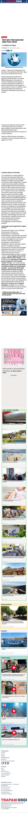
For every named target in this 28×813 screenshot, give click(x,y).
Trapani (4, 37)
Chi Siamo (3, 752)
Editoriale (3, 770)
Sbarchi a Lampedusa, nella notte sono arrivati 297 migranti (14, 649)
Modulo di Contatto (5, 775)
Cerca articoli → (14, 375)
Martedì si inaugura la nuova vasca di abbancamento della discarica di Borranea (14, 595)
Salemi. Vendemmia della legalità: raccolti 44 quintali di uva (14, 444)
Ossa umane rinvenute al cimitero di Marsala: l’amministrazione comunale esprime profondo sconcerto (13, 622)
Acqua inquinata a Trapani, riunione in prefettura (13, 424)
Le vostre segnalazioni (6, 773)
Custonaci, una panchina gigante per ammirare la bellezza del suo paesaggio (13, 576)
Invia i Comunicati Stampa (6, 790)
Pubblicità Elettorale (5, 757)
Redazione (5, 47)
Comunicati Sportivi (5, 792)
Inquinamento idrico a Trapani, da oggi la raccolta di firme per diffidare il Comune (14, 519)
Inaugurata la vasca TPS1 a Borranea (10, 462)
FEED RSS (3, 776)
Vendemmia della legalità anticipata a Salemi (12, 537)
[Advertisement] (14, 19)
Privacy (2, 754)
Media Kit (3, 756)
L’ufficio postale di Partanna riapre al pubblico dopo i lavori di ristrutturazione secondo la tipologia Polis (14, 557)
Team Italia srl (8, 787)
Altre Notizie (3, 759)
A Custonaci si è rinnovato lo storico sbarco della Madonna (13, 481)
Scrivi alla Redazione (5, 789)
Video (2, 768)
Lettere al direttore (5, 771)
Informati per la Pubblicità (6, 793)
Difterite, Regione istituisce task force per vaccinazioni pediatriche (12, 500)
